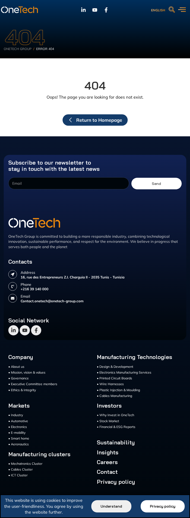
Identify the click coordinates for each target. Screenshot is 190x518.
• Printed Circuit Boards (114, 378)
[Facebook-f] (106, 10)
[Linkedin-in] (83, 10)
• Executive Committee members (32, 384)
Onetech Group (18, 49)
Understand (111, 506)
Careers (107, 462)
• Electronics (17, 427)
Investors (109, 406)
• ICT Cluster (18, 475)
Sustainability (116, 442)
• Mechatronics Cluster (25, 464)
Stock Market (109, 421)
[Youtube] (95, 10)
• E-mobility (16, 433)
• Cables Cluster (20, 469)
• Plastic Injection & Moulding (118, 390)
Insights (107, 452)
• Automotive (18, 421)
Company (20, 357)
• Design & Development (115, 367)
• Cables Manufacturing (114, 396)
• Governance (18, 378)
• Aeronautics (18, 444)
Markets (19, 406)
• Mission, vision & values (26, 372)
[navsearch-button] (172, 10)
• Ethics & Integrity (22, 390)
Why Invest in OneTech (116, 415)
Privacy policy (116, 482)
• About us (16, 367)
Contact (107, 472)
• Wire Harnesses (110, 384)
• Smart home (18, 438)
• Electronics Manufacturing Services (124, 372)
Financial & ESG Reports (117, 427)
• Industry (15, 415)
